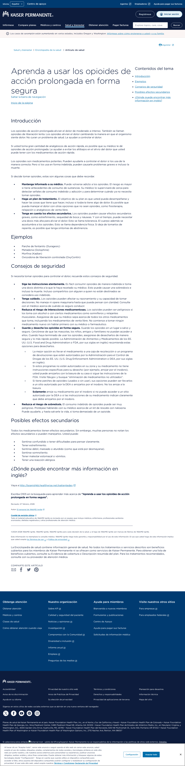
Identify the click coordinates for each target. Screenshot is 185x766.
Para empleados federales (152, 615)
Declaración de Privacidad (86, 763)
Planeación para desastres (151, 689)
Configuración (132, 754)
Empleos (52, 654)
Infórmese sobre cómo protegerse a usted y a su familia (135, 33)
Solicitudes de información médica (112, 634)
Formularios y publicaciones (108, 615)
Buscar (176, 25)
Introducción (142, 76)
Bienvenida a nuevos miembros (110, 608)
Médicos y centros (50, 25)
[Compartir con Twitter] (29, 569)
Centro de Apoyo (103, 621)
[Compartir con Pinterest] (36, 569)
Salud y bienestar (74, 25)
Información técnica (148, 694)
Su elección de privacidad (60, 699)
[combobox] (150, 25)
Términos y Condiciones (64, 763)
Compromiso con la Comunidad (65, 634)
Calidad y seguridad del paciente (65, 615)
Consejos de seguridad (149, 86)
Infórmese (8, 25)
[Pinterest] (29, 713)
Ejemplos (140, 81)
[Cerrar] (181, 754)
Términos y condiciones (105, 689)
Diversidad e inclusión (60, 641)
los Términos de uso (35, 539)
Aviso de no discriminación (15, 694)
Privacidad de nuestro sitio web (63, 689)
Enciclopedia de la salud (48, 50)
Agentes (124, 4)
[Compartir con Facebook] (21, 569)
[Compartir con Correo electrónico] (13, 569)
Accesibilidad (9, 689)
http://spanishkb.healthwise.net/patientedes (46, 485)
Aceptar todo (151, 754)
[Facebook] (13, 713)
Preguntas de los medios (61, 660)
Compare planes (27, 25)
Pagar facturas (121, 25)
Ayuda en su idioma (12, 699)
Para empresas (147, 608)
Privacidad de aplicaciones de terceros (112, 699)
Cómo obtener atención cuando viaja (22, 628)
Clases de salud (11, 621)
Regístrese (145, 14)
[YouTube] (21, 713)
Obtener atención (98, 25)
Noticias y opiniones (59, 621)
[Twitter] (5, 713)
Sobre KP (53, 608)
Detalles (163, 742)
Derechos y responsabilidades (108, 694)
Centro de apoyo (36, 4)
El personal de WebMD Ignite (29, 509)
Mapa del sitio (145, 699)
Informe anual (55, 647)
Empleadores (141, 4)
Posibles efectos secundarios (152, 92)
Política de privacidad (57, 539)
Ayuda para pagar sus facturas (168, 4)
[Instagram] (37, 713)
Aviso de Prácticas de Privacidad (63, 694)
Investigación (55, 628)
